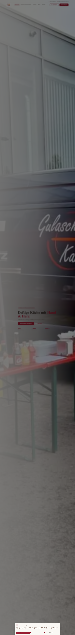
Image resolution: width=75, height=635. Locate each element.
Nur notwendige (37, 632)
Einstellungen (52, 632)
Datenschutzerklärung (52, 629)
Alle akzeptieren (23, 632)
